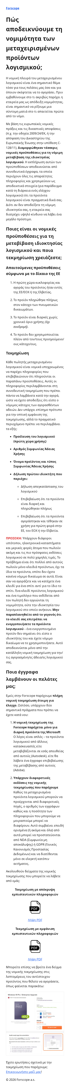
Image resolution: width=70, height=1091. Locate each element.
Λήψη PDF (35, 920)
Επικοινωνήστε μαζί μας (23, 1072)
